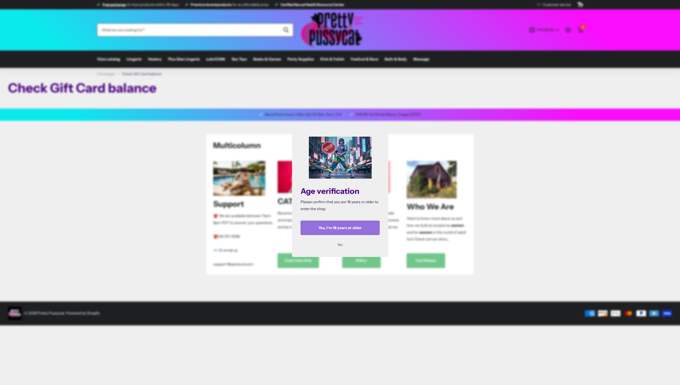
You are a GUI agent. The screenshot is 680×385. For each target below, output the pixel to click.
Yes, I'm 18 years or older (340, 227)
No (340, 244)
